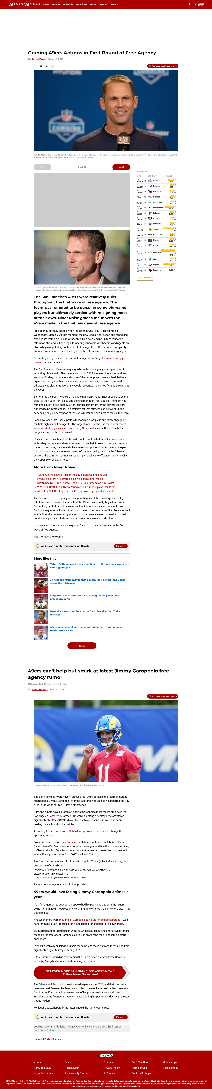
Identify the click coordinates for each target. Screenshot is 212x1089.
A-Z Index (109, 1073)
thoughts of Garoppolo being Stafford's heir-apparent (89, 919)
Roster (93, 4)
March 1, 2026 (78, 877)
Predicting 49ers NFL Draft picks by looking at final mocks (70, 478)
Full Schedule (145, 277)
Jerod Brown (39, 59)
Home (37, 1039)
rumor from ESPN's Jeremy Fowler (74, 831)
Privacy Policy (112, 1067)
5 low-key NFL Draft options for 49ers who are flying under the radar (76, 491)
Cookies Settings (141, 1073)
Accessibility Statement (78, 1073)
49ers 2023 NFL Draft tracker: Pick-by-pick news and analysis (72, 474)
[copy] (52, 66)
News (46, 4)
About (37, 1062)
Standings (81, 4)
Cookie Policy (170, 1067)
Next (121, 167)
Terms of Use (139, 1067)
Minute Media (18, 1081)
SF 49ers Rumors (52, 1039)
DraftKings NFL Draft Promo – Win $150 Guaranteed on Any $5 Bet (76, 482)
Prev (42, 167)
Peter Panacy (40, 689)
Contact (108, 1062)
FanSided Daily (42, 1067)
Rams (52, 815)
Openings (70, 1062)
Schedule (68, 4)
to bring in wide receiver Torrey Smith (67, 428)
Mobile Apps (170, 1062)
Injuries (104, 4)
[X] (195, 4)
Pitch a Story (72, 1067)
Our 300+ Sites (139, 1062)
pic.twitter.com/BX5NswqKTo (51, 873)
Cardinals (72, 842)
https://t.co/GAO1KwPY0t (96, 869)
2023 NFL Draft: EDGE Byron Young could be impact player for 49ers (76, 487)
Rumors (56, 4)
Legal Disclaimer (43, 1073)
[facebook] (189, 4)
